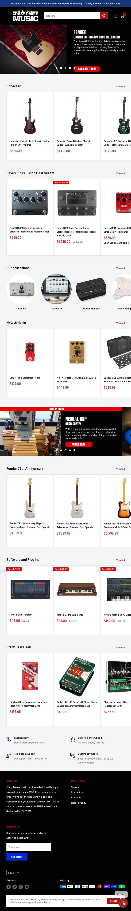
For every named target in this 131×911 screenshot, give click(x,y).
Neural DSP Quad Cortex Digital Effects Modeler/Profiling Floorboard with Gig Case (76, 232)
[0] (122, 16)
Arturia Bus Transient (21, 614)
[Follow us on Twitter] (14, 887)
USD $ (11, 872)
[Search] (104, 15)
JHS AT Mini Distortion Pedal (25, 377)
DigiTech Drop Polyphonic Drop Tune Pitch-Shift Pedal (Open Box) (28, 703)
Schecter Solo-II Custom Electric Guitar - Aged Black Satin (74, 143)
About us (76, 797)
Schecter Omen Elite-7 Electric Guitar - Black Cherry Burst (29, 142)
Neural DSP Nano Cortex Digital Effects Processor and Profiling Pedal (29, 229)
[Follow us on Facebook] (8, 887)
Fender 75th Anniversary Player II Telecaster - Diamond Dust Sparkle (75, 525)
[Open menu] (8, 16)
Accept (113, 900)
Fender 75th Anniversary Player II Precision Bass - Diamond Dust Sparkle (30, 525)
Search (75, 787)
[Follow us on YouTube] (27, 887)
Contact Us (77, 792)
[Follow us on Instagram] (21, 887)
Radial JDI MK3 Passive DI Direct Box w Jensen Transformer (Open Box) (77, 704)
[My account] (115, 15)
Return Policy (78, 802)
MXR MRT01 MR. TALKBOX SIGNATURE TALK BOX (76, 379)
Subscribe (17, 856)
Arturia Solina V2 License (70, 614)
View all (120, 86)
